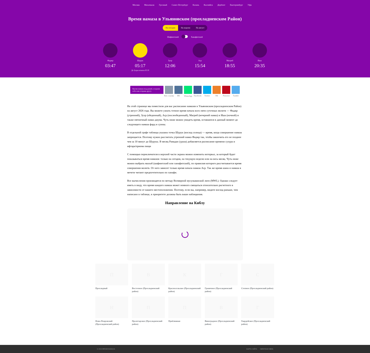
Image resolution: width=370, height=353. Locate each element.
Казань (196, 5)
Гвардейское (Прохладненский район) (255, 322)
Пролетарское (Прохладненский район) (147, 322)
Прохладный (101, 288)
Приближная (174, 321)
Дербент (221, 5)
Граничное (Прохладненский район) (218, 289)
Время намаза (109, 5)
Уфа (250, 5)
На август (200, 28)
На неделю (185, 28)
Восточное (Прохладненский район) (145, 289)
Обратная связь (266, 349)
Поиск (274, 4)
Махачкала (149, 5)
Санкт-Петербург (180, 5)
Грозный (163, 5)
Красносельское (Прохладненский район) (184, 289)
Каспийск (208, 5)
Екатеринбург (236, 5)
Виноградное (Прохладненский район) (219, 322)
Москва (136, 5)
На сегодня (170, 28)
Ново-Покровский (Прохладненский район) (107, 322)
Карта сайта (251, 349)
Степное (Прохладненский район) (257, 288)
